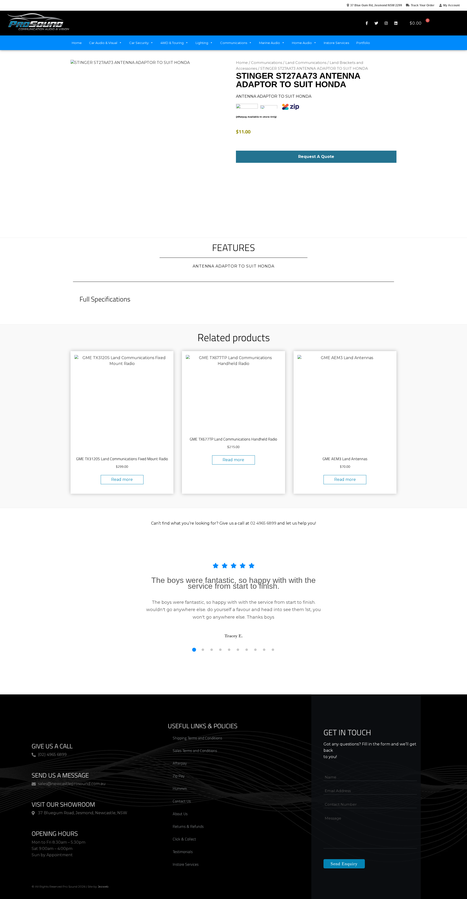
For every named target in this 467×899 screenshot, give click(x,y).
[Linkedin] (395, 23)
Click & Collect (184, 826)
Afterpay (180, 750)
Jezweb (103, 873)
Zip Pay (179, 763)
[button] (452, 23)
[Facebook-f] (366, 23)
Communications (233, 43)
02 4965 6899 (263, 523)
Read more (122, 479)
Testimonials (183, 838)
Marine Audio (269, 43)
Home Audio (302, 43)
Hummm (180, 775)
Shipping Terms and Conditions (197, 725)
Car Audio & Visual (103, 43)
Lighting (202, 43)
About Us (180, 801)
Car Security (139, 43)
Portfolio (363, 43)
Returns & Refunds (188, 813)
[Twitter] (376, 23)
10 (273, 637)
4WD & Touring (172, 43)
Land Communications (305, 63)
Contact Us (182, 788)
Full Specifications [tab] (105, 299)
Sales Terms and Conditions (195, 737)
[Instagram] (386, 23)
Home (77, 43)
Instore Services (336, 43)
